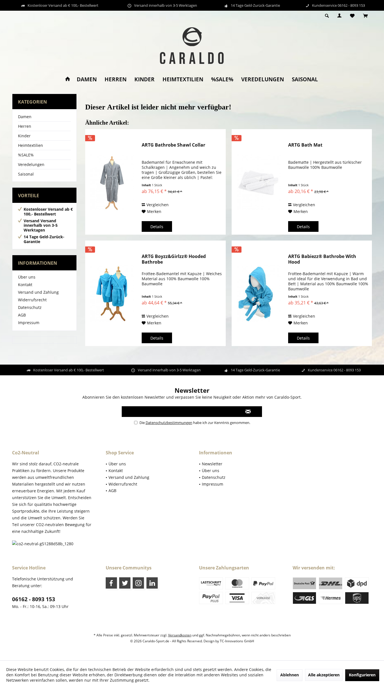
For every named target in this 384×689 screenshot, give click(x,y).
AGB (22, 315)
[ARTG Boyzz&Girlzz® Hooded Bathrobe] (112, 293)
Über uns (26, 277)
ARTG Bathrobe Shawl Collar (173, 145)
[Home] (67, 79)
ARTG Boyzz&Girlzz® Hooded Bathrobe (174, 259)
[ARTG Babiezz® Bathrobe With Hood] (259, 293)
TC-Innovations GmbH (237, 641)
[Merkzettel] (352, 16)
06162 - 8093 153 (33, 599)
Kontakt (25, 284)
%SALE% (26, 155)
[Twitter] (124, 583)
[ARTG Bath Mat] (259, 182)
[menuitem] (365, 16)
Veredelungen (31, 164)
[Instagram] (138, 583)
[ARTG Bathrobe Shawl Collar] (112, 182)
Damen (24, 116)
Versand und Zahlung (38, 292)
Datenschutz (30, 307)
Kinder (24, 135)
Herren (24, 126)
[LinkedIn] (152, 583)
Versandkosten (179, 635)
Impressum (28, 322)
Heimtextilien (30, 145)
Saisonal (26, 174)
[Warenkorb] (365, 16)
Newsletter (212, 463)
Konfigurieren (362, 674)
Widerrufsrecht (32, 299)
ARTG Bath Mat (305, 145)
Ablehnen (289, 674)
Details (156, 226)
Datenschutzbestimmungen (169, 422)
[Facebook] (111, 583)
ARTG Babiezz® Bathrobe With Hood (322, 259)
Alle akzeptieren (324, 674)
